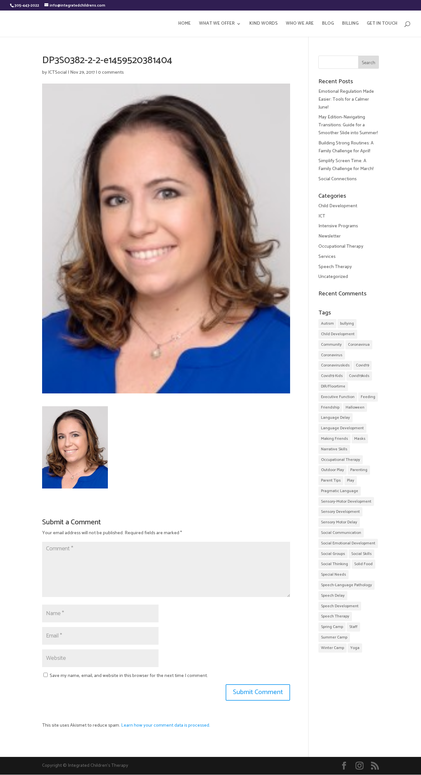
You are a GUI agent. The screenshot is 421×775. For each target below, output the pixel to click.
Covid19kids (359, 376)
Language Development (342, 428)
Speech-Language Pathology (346, 585)
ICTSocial (57, 72)
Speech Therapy (335, 267)
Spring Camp (332, 627)
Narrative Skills (334, 449)
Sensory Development (340, 512)
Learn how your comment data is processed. (165, 725)
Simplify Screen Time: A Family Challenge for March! (346, 165)
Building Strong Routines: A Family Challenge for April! (346, 147)
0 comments (111, 72)
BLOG (328, 24)
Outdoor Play (332, 470)
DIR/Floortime (333, 386)
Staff (353, 627)
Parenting (358, 470)
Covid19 (362, 365)
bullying (347, 323)
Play (350, 480)
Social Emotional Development (348, 543)
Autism (327, 323)
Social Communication (341, 533)
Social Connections (337, 179)
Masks (359, 439)
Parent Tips (331, 480)
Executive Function (338, 397)
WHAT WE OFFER (217, 24)
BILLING (350, 24)
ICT (321, 216)
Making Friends (334, 439)
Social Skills (361, 554)
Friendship (330, 407)
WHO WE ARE (300, 24)
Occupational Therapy (340, 246)
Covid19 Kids (332, 376)
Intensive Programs (338, 226)
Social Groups (333, 554)
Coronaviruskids (335, 365)
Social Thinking (334, 564)
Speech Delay (333, 595)
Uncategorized (333, 277)
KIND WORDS (263, 24)
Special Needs (333, 574)
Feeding (368, 397)
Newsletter (329, 236)
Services (326, 257)
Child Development (337, 206)
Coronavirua (359, 344)
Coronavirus (331, 355)
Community (331, 344)
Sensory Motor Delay (339, 522)
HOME (184, 24)
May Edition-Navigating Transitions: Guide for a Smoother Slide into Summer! (348, 125)
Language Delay (335, 417)
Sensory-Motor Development (346, 501)
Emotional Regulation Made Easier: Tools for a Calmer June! (346, 99)
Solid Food (363, 564)
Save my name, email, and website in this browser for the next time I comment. (129, 676)
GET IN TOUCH (382, 24)
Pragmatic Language (339, 491)
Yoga (354, 648)
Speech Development (340, 606)
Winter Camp (332, 648)
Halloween (355, 407)
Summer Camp (334, 637)
